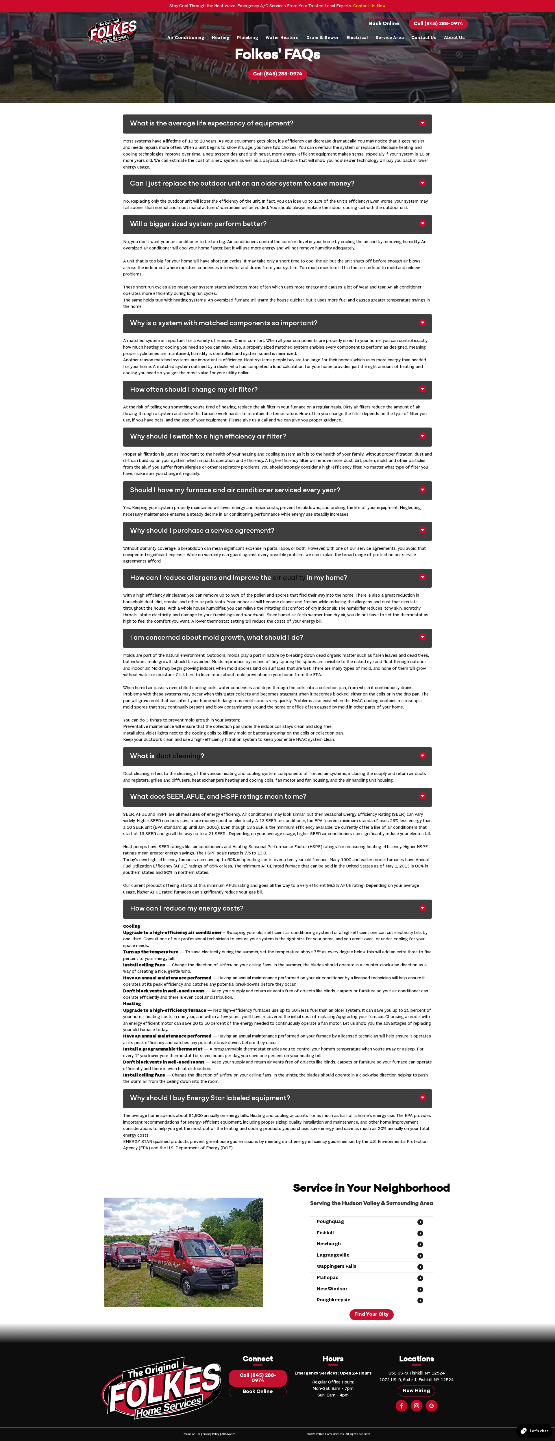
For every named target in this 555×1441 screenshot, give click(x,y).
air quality (289, 578)
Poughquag (330, 1221)
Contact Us (423, 38)
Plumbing (247, 38)
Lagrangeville (333, 1255)
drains (255, 268)
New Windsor (332, 1289)
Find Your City (371, 1314)
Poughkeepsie (333, 1300)
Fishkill (325, 1233)
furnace (241, 300)
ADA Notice (228, 1434)
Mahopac (327, 1278)
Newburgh (329, 1244)
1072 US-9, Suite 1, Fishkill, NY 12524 (416, 1380)
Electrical (357, 38)
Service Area (389, 38)
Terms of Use (192, 1434)
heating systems (189, 300)
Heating (221, 38)
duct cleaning (178, 756)
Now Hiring (416, 1391)
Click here (185, 675)
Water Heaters (282, 38)
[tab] (277, 142)
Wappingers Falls (336, 1266)
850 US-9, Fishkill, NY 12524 (416, 1373)
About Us (454, 38)
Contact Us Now (369, 6)
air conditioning (238, 514)
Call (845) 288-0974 (438, 24)
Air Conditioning (185, 38)
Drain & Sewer (322, 38)
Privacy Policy (211, 1434)
